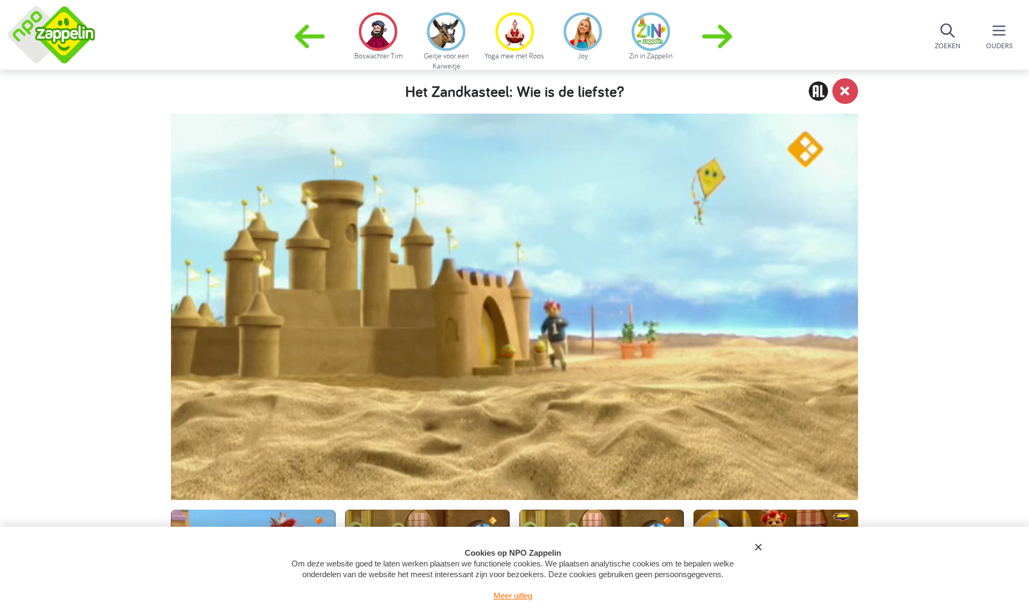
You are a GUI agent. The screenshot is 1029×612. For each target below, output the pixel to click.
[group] (378, 34)
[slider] (517, 440)
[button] (718, 36)
